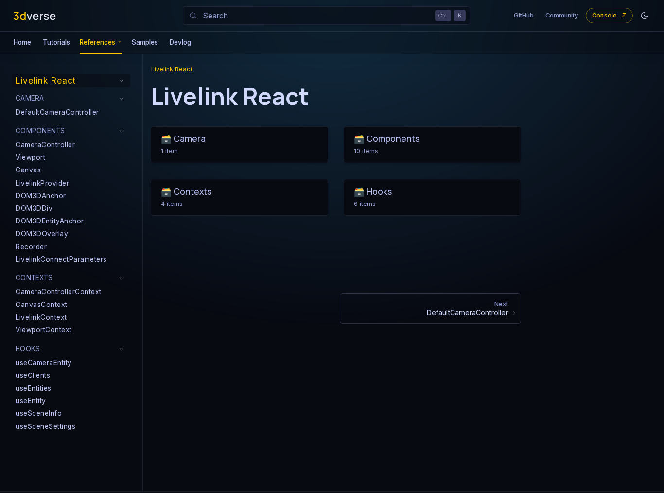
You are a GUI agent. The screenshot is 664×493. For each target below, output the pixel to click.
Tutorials (56, 42)
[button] (71, 98)
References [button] (97, 42)
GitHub (524, 15)
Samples (145, 42)
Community (561, 15)
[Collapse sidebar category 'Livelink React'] (121, 80)
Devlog (180, 42)
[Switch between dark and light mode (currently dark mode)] (644, 15)
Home (22, 42)
